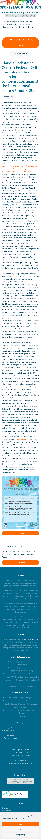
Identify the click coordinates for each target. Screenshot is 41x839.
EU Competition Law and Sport (22, 674)
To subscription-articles (20, 53)
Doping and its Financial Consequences (22, 686)
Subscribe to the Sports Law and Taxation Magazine (22, 42)
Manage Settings (20, 835)
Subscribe (22, 533)
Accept (20, 824)
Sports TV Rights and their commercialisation (22, 677)
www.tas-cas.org (22, 439)
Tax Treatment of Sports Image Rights (22, 698)
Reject (20, 829)
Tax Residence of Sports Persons (22, 701)
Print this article (8, 97)
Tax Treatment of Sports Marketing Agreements (22, 704)
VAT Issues (22, 716)
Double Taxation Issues (22, 707)
